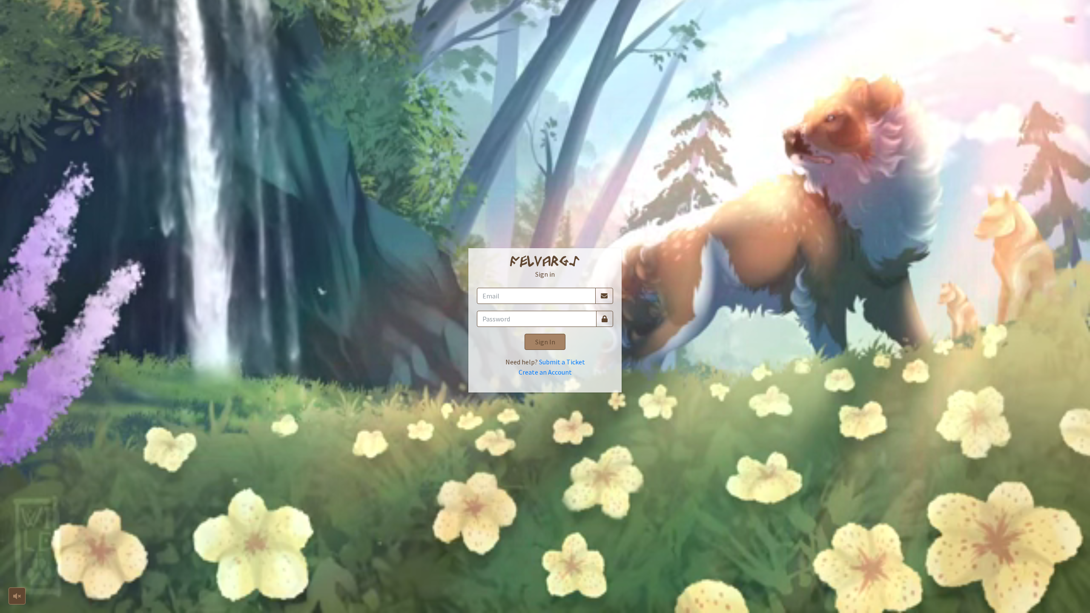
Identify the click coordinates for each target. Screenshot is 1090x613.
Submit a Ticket (562, 362)
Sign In (545, 342)
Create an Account (545, 372)
